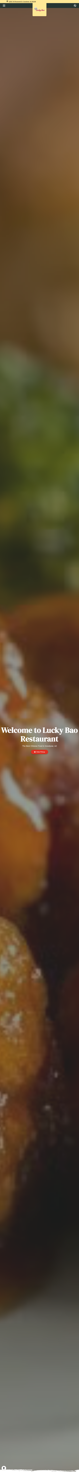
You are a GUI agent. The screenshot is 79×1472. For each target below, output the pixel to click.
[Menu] (4, 5)
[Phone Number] (75, 5)
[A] (4, 1468)
